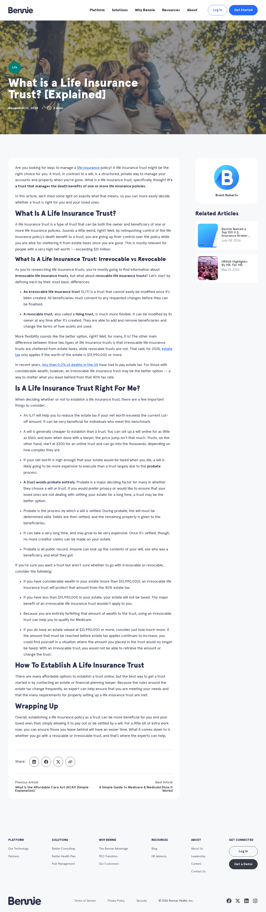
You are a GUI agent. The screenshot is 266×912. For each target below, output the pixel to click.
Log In (217, 10)
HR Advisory (158, 856)
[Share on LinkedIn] (34, 762)
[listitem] (229, 900)
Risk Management (63, 863)
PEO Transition (108, 856)
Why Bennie (145, 10)
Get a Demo (243, 864)
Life (14, 67)
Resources (171, 10)
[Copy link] (70, 762)
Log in (243, 851)
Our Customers (109, 863)
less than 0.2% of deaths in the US (70, 365)
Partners (13, 856)
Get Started (243, 10)
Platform (97, 10)
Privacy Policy (116, 900)
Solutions (120, 10)
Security (142, 900)
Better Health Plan (64, 856)
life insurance (88, 168)
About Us (197, 848)
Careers (196, 863)
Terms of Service (85, 900)
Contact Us (198, 871)
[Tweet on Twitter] (58, 762)
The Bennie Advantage (113, 848)
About (192, 10)
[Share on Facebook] (46, 762)
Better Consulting (63, 848)
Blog (154, 848)
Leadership (198, 856)
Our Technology (18, 848)
